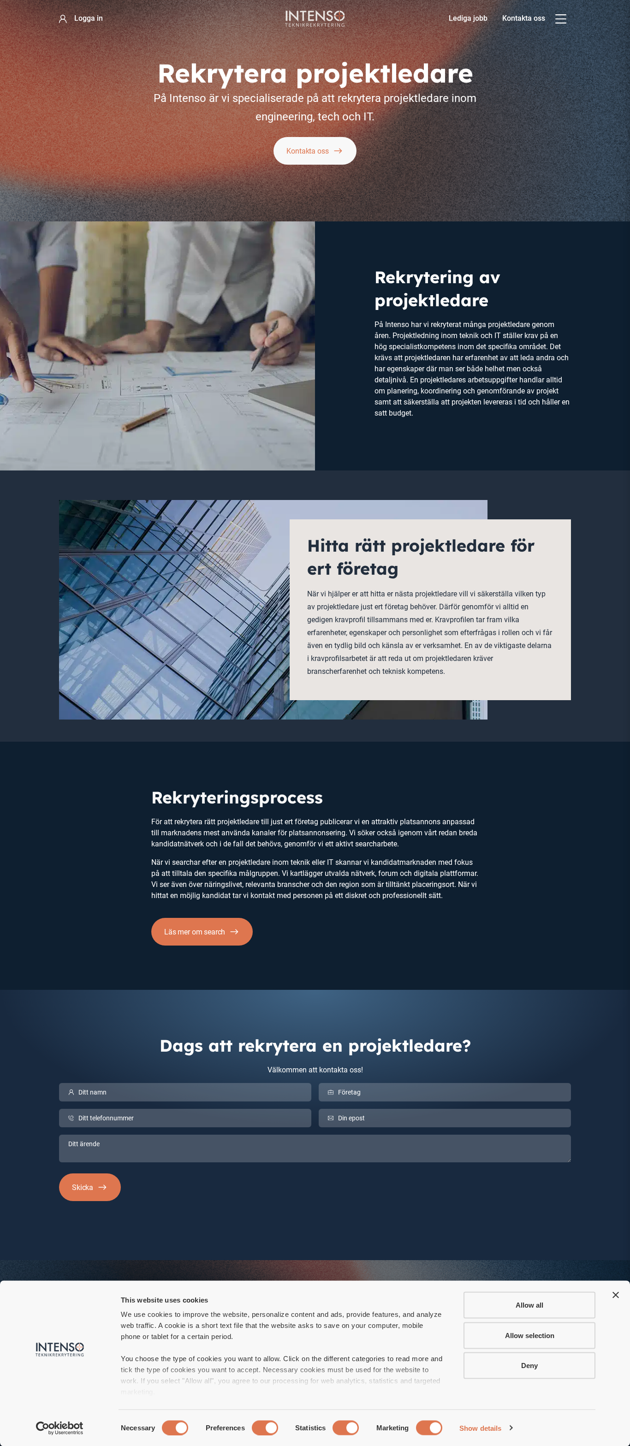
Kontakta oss (523, 18)
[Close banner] (615, 1295)
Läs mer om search (194, 932)
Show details (480, 1428)
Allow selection (529, 1335)
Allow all (529, 1305)
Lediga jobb (468, 18)
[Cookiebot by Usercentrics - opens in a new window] (59, 1428)
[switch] (265, 1427)
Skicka (82, 1187)
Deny (529, 1365)
